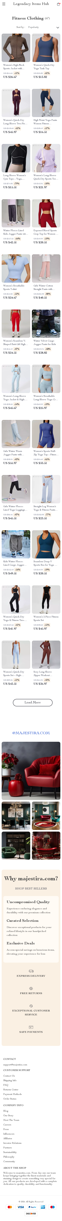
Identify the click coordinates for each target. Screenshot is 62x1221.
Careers (7, 1125)
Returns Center (10, 1090)
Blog (5, 1111)
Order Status (9, 1099)
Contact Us (9, 1076)
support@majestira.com (15, 1065)
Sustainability (10, 1152)
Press (6, 1129)
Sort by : (21, 27)
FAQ (5, 1085)
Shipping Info (10, 1081)
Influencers (8, 1134)
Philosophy (8, 1157)
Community (9, 1161)
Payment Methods (12, 1094)
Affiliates (7, 1139)
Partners (7, 1148)
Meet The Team (11, 1120)
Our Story (8, 1116)
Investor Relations (12, 1143)
